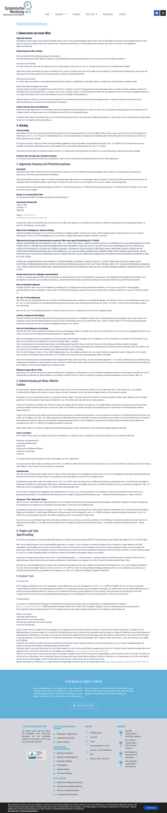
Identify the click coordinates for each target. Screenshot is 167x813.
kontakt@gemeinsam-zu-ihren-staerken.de (31, 217)
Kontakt (122, 14)
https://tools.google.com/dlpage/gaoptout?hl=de (90, 651)
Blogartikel (108, 14)
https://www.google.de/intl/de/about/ (30, 606)
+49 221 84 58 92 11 (28, 215)
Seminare (76, 14)
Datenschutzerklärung (29, 811)
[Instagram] (163, 13)
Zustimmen (151, 808)
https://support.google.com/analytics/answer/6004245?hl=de (126, 661)
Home (47, 14)
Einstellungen (13, 811)
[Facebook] (157, 13)
